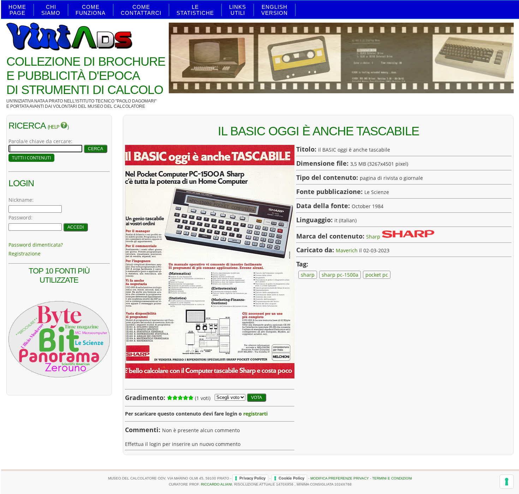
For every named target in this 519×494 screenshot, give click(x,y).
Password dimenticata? (35, 244)
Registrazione (24, 253)
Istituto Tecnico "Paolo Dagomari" (116, 101)
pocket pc (376, 274)
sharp (308, 274)
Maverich (347, 250)
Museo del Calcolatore (116, 106)
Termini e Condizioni (392, 478)
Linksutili (237, 10)
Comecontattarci (141, 10)
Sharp (373, 236)
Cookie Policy (291, 478)
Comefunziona (91, 10)
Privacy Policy (252, 478)
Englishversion (274, 10)
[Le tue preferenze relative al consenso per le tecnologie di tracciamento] (506, 481)
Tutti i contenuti (31, 158)
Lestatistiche (195, 10)
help (54, 127)
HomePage (17, 10)
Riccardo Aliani (216, 484)
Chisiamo (50, 10)
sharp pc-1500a (340, 274)
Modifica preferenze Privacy (339, 478)
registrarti (255, 413)
